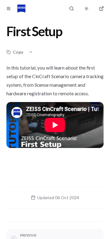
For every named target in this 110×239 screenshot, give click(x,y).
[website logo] (21, 8)
